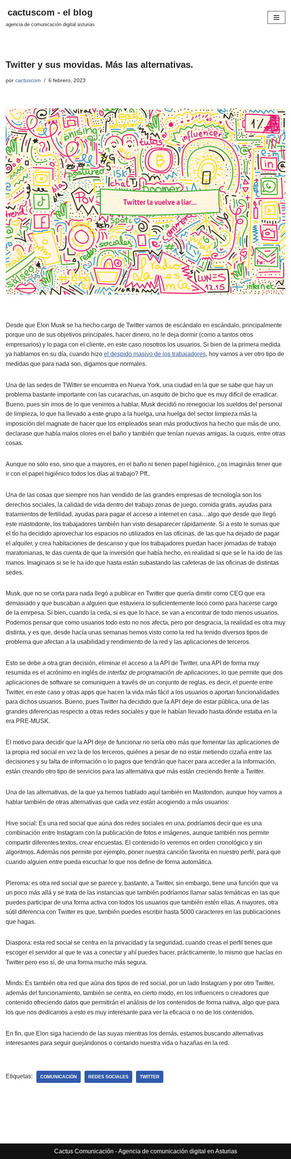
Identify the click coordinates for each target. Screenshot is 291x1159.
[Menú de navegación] (276, 17)
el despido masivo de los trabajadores (155, 354)
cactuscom (28, 80)
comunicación (58, 1076)
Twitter (150, 1076)
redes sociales (108, 1076)
